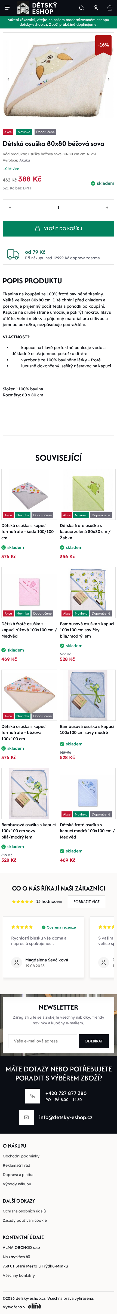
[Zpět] (8, 79)
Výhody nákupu (17, 1184)
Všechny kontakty (19, 1275)
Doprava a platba (18, 1175)
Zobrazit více (86, 901)
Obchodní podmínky (21, 1156)
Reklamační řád (16, 1165)
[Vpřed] (108, 79)
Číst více (12, 168)
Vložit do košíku (63, 228)
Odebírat (94, 1041)
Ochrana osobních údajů (24, 1211)
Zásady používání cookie (25, 1220)
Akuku (24, 160)
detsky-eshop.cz (30, 1298)
